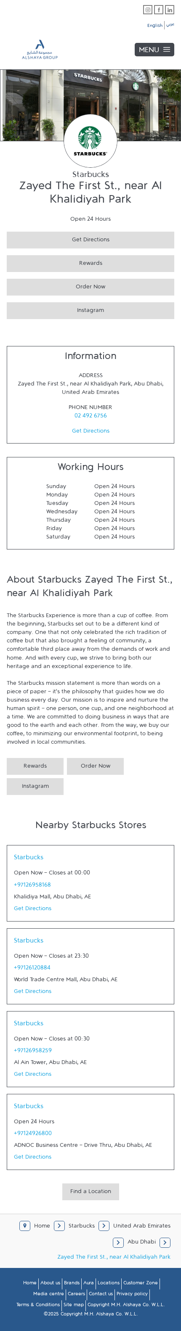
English (154, 27)
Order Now (56, 286)
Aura (88, 1284)
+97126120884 (32, 969)
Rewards (54, 262)
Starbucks (28, 859)
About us (50, 1284)
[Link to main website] (34, 49)
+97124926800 (33, 1135)
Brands (72, 1284)
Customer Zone (140, 1284)
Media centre (48, 1295)
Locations (109, 1284)
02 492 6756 (91, 417)
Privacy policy (132, 1295)
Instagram (55, 309)
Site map (74, 1306)
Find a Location (90, 1193)
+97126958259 (33, 1052)
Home (30, 1284)
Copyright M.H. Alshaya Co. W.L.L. (126, 1306)
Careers (76, 1295)
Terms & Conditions (38, 1306)
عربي (170, 25)
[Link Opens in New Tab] (147, 9)
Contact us (101, 1295)
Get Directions (58, 239)
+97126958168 (32, 886)
